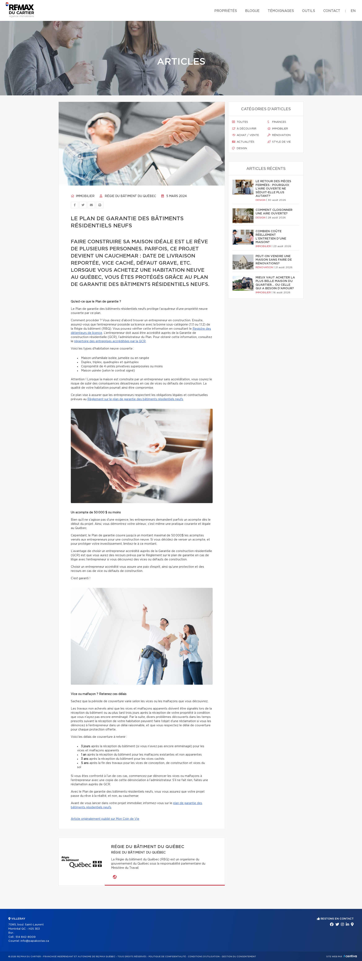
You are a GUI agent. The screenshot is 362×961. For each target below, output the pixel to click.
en (353, 11)
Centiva (350, 956)
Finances (278, 122)
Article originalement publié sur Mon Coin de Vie (105, 818)
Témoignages (281, 11)
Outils (308, 11)
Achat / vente (247, 135)
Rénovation (281, 135)
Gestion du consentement (239, 957)
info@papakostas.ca (35, 941)
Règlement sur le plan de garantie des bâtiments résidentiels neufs (135, 399)
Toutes (242, 122)
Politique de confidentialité (167, 957)
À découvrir (246, 128)
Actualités (245, 142)
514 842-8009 (26, 937)
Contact (331, 11)
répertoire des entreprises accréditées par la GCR (110, 341)
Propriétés (225, 11)
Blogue (252, 11)
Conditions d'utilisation (204, 957)
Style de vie (281, 142)
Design (241, 148)
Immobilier (84, 196)
